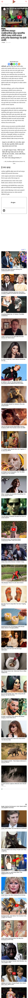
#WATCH (4, 142)
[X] (11, 64)
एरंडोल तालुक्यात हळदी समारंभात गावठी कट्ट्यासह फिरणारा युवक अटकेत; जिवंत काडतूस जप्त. (12, 177)
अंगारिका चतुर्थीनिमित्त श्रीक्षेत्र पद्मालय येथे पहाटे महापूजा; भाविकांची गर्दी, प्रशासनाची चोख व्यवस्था (13, 172)
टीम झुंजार (3, 42)
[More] (19, 64)
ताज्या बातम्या (6, 5)
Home (2, 5)
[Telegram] (16, 64)
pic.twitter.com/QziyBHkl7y (11, 158)
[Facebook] (9, 64)
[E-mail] (4, 211)
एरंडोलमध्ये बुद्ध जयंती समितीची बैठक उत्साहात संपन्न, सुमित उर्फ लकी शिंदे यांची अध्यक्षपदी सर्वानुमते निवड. (12, 187)
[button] (2, 2)
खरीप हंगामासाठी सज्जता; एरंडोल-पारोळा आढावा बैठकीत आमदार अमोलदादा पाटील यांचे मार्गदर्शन (11, 182)
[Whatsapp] (14, 64)
